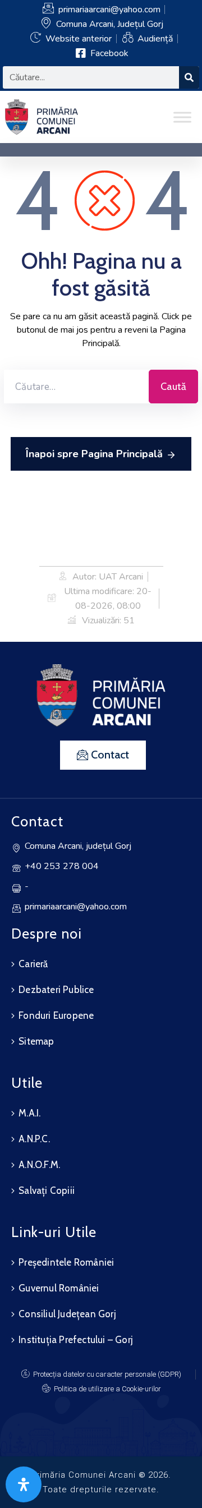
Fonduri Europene (56, 1015)
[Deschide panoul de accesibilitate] (24, 1484)
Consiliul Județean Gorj (67, 1314)
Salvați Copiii (47, 1190)
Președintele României (66, 1262)
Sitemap (36, 1041)
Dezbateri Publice (56, 989)
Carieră (33, 963)
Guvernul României (59, 1288)
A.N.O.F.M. (39, 1164)
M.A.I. (29, 1113)
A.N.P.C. (34, 1138)
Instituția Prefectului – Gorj (76, 1339)
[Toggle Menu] (182, 117)
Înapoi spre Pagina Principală (94, 454)
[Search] (189, 77)
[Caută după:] (76, 386)
